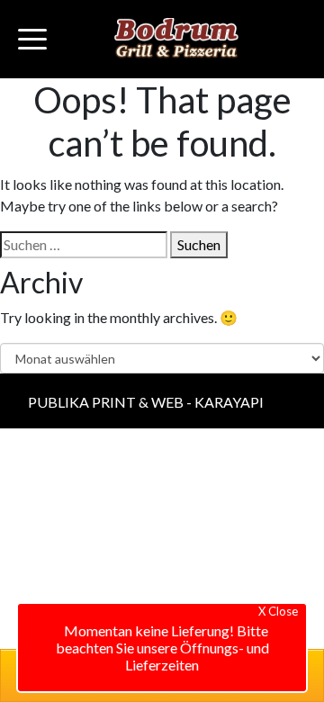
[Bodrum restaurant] (176, 39)
